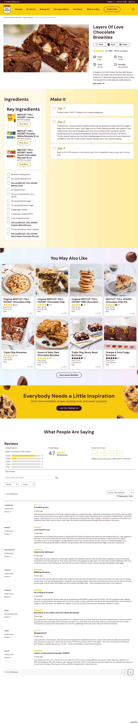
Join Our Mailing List (69, 408)
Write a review (121, 51)
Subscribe (112, 9)
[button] (98, 83)
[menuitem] (19, 9)
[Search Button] (133, 9)
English (110, 1)
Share (125, 44)
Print (113, 44)
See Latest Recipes (69, 375)
